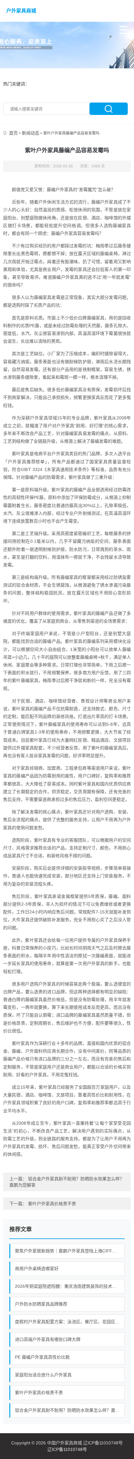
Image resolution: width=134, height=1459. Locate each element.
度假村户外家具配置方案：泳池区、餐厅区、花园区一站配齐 (70, 1321)
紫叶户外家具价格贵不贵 (52, 1203)
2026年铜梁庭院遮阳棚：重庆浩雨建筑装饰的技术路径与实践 (70, 1286)
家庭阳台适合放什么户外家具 (43, 1374)
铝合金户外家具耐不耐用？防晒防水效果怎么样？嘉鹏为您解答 (70, 1410)
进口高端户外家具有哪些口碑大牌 (47, 1339)
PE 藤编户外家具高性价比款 (42, 1357)
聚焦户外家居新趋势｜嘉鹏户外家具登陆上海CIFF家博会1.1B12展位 (70, 1250)
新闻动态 (30, 132)
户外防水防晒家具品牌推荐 (41, 1303)
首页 (13, 132)
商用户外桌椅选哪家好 (37, 1268)
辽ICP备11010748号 (67, 1449)
